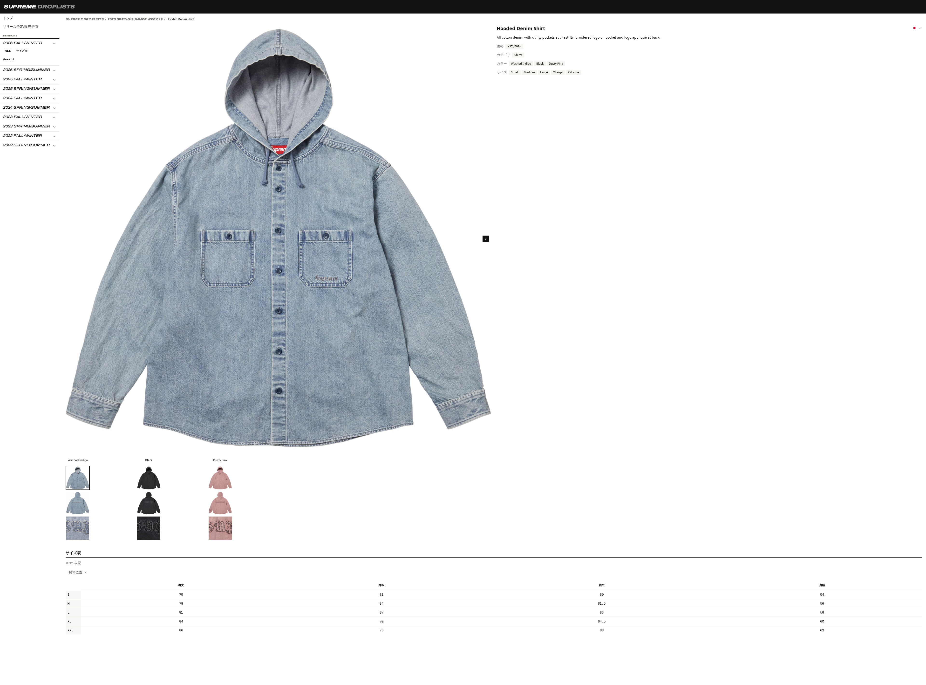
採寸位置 (75, 572)
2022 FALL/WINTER (22, 136)
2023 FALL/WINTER (22, 117)
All (8, 50)
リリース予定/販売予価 (20, 26)
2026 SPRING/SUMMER (26, 70)
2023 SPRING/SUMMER (26, 126)
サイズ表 (21, 50)
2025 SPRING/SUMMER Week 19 (135, 19)
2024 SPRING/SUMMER (26, 108)
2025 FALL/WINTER (22, 79)
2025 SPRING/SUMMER (26, 89)
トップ (8, 17)
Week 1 (8, 59)
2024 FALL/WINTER (22, 98)
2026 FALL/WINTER (22, 43)
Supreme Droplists (85, 19)
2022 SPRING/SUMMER (26, 145)
